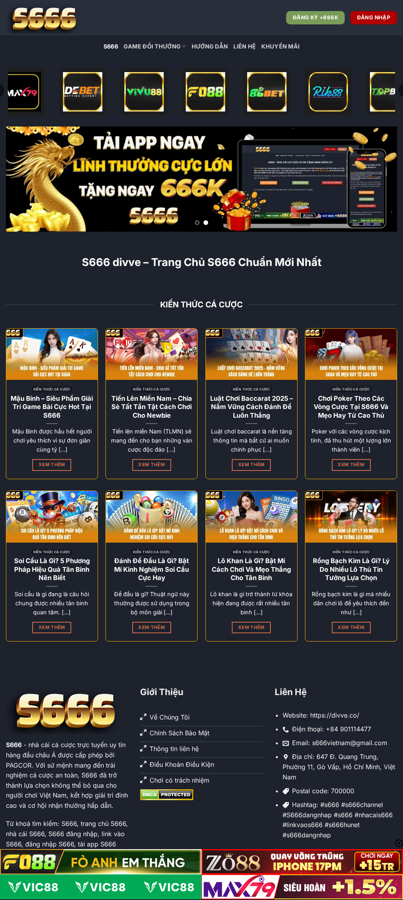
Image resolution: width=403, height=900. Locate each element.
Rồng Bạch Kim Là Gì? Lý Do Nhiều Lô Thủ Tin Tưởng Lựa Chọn (351, 569)
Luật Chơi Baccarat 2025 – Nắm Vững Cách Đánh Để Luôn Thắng (251, 406)
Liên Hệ (244, 46)
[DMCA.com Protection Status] (166, 794)
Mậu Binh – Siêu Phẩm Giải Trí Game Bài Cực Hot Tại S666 (52, 406)
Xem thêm (52, 464)
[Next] (379, 179)
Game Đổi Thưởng (152, 46)
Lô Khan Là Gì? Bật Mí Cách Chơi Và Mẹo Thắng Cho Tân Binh (251, 569)
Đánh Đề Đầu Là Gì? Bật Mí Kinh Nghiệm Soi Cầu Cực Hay (151, 569)
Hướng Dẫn (210, 46)
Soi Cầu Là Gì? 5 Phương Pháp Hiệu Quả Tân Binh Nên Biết (52, 569)
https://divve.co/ (334, 715)
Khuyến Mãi (280, 46)
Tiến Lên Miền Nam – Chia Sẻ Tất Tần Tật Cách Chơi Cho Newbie (151, 406)
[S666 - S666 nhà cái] (45, 17)
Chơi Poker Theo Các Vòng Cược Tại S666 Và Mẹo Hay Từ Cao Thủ (351, 406)
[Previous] (24, 179)
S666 (111, 46)
